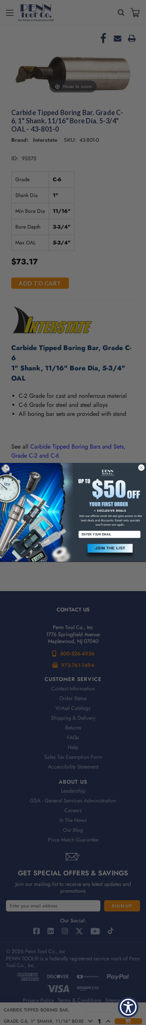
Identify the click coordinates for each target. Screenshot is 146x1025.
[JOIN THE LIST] (109, 551)
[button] (109, 551)
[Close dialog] (141, 467)
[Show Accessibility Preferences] (128, 1007)
